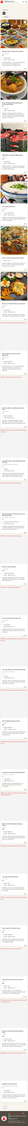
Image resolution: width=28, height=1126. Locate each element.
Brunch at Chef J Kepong (9, 566)
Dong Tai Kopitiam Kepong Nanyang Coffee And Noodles (12, 103)
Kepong (6, 108)
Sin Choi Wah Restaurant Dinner (11, 721)
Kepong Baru (7, 57)
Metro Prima (7, 260)
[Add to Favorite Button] (25, 22)
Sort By (6, 16)
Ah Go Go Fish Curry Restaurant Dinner (13, 258)
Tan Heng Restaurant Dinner (10, 877)
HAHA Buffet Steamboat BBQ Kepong (12, 155)
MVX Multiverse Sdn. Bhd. (16, 1113)
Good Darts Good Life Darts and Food (12, 979)
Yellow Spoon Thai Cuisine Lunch (11, 928)
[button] (2, 34)
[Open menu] (26, 2)
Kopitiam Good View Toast (9, 1084)
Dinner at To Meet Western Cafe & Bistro (13, 303)
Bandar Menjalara (8, 361)
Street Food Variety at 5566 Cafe (11, 618)
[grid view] (4, 13)
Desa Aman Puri (8, 1039)
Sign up (21, 1121)
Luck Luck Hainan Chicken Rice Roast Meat (14, 669)
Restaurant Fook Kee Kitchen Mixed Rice (13, 772)
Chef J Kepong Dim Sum (8, 206)
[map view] (7, 13)
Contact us (10, 1123)
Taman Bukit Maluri (9, 213)
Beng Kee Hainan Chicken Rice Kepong (12, 51)
